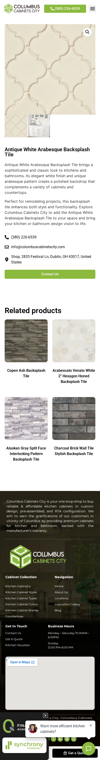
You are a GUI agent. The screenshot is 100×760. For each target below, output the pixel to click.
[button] (92, 9)
